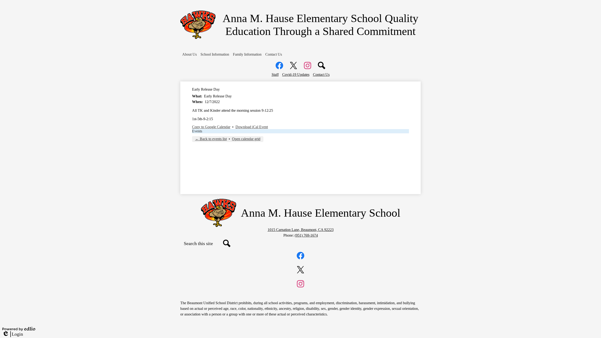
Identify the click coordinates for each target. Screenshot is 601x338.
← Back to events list (211, 139)
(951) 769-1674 (306, 235)
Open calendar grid (246, 139)
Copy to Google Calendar (211, 127)
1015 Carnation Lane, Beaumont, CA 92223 (301, 230)
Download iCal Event (251, 127)
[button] (189, 54)
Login (12, 334)
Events (197, 131)
